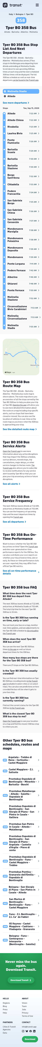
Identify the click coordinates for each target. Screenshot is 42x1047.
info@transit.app (29, 1026)
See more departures (15, 102)
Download (30, 1039)
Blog (5, 1006)
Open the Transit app (11, 451)
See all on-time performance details (19, 572)
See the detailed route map (19, 429)
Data (5, 1033)
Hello (6, 998)
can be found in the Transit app (25, 80)
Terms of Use (27, 1016)
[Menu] (37, 5)
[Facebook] (30, 1031)
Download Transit (19, 980)
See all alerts (10, 483)
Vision (24, 1003)
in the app (12, 649)
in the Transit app (17, 708)
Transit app (18, 517)
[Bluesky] (27, 1031)
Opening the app (19, 405)
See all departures (13, 521)
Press (5, 1009)
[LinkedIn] (34, 1031)
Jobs (24, 1009)
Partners (8, 1022)
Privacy (25, 1012)
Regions (6, 1003)
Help (5, 1012)
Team (24, 1006)
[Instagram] (23, 1031)
